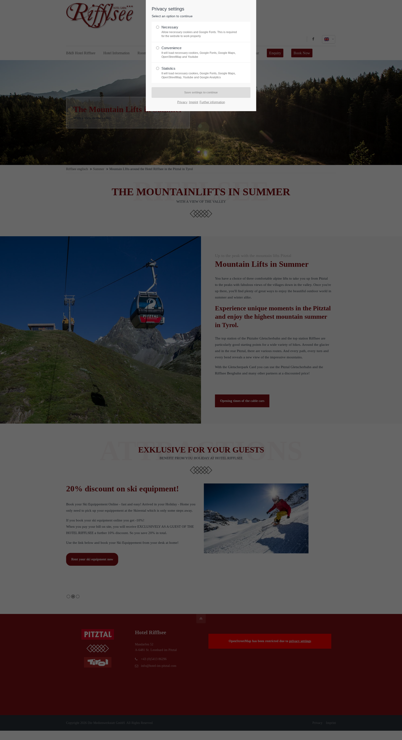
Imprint (193, 102)
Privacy (182, 102)
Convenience (198, 52)
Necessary (199, 31)
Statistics (198, 72)
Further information (212, 102)
